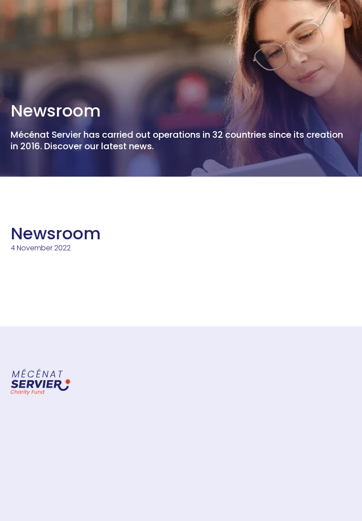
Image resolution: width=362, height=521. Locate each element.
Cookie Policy (306, 420)
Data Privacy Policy (315, 408)
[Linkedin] (341, 326)
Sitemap (156, 385)
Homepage (30, 192)
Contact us (161, 398)
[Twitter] (288, 326)
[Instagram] (314, 326)
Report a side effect (175, 411)
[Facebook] (261, 326)
